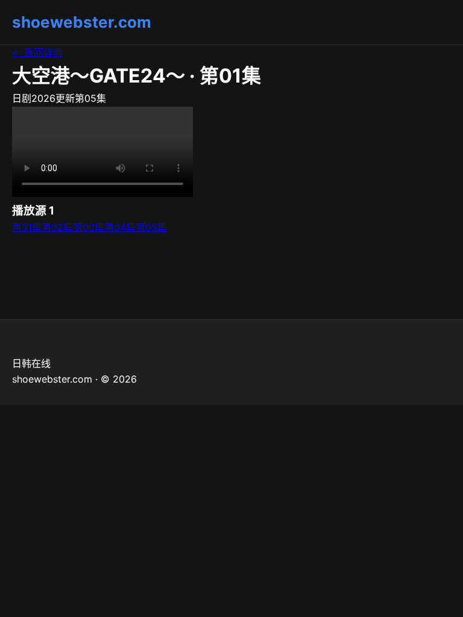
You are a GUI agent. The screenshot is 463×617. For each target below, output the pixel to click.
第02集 (57, 227)
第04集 (120, 227)
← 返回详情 (37, 52)
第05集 (151, 227)
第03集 (88, 227)
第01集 (27, 227)
